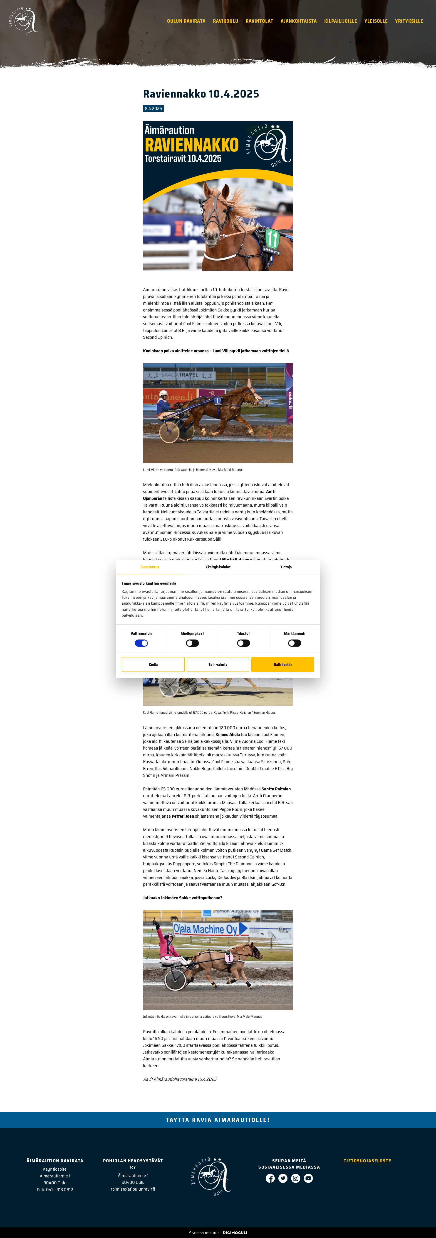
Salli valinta (218, 664)
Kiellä (153, 664)
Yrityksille (409, 21)
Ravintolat (259, 21)
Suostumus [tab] (150, 567)
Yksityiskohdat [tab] (218, 567)
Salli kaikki (283, 664)
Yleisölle (376, 21)
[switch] (192, 643)
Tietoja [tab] (286, 567)
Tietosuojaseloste (367, 1160)
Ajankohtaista (299, 21)
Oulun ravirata (186, 21)
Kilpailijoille (340, 21)
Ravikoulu (225, 21)
